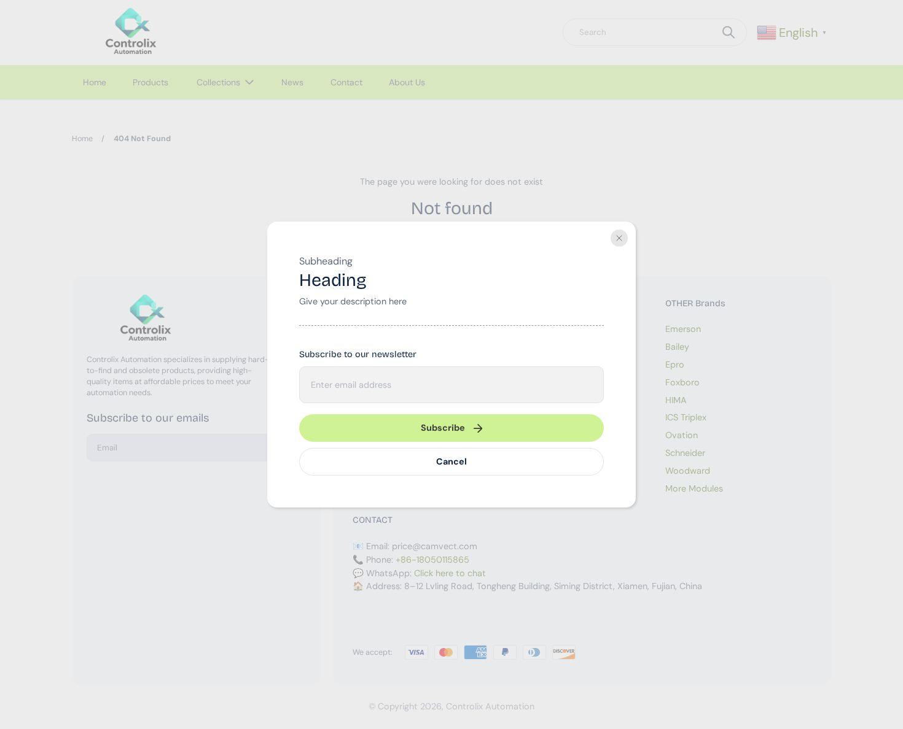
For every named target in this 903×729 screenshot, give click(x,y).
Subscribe (443, 427)
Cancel (451, 461)
